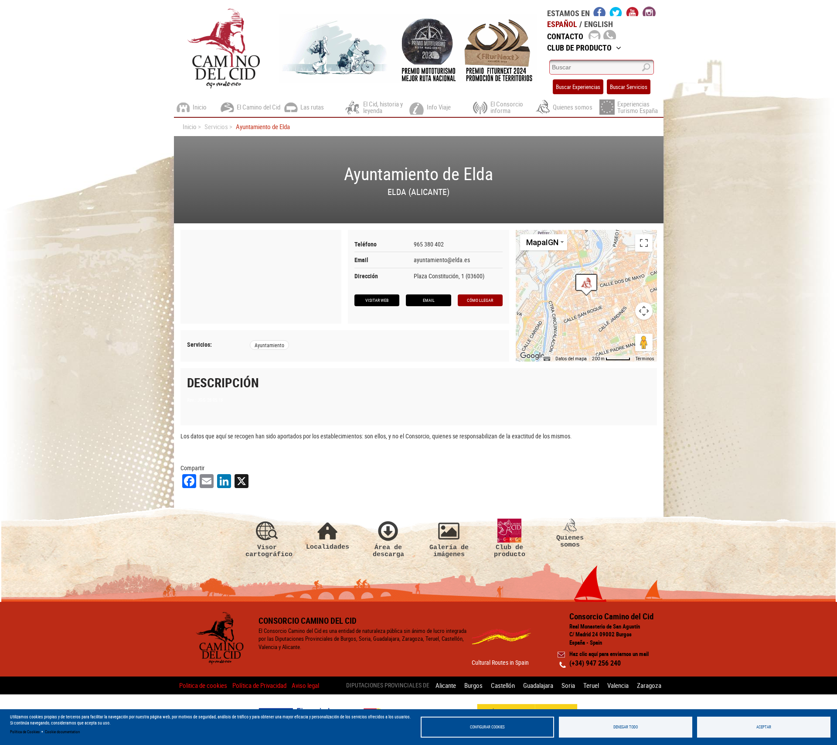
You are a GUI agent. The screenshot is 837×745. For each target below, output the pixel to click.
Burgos (473, 685)
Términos (645, 358)
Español (562, 24)
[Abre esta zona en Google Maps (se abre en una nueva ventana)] (532, 356)
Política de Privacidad (259, 685)
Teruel (591, 685)
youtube (632, 11)
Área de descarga (388, 550)
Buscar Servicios (628, 87)
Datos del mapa (571, 358)
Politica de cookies (203, 685)
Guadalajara (538, 685)
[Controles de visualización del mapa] (644, 311)
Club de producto (509, 550)
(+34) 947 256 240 (595, 663)
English (598, 24)
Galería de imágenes (449, 550)
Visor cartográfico (267, 550)
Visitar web (376, 300)
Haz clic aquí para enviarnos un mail (609, 654)
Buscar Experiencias (578, 87)
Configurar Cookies (487, 726)
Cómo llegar (480, 300)
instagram (649, 11)
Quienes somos (570, 541)
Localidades (327, 546)
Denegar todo (625, 726)
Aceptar (763, 726)
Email (429, 300)
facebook (599, 11)
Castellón (503, 685)
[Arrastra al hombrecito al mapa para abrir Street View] (644, 342)
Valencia (618, 685)
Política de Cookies (25, 731)
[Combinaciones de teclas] (547, 359)
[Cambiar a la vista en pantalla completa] (644, 243)
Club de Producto (579, 47)
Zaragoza (649, 685)
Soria (568, 685)
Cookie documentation (62, 731)
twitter (616, 11)
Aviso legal (305, 685)
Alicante (446, 685)
